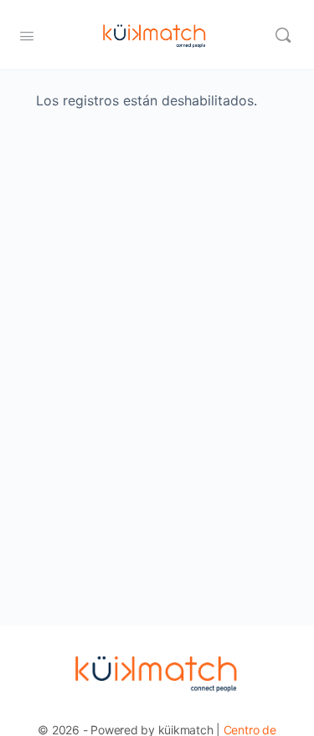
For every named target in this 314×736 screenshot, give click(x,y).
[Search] (283, 34)
